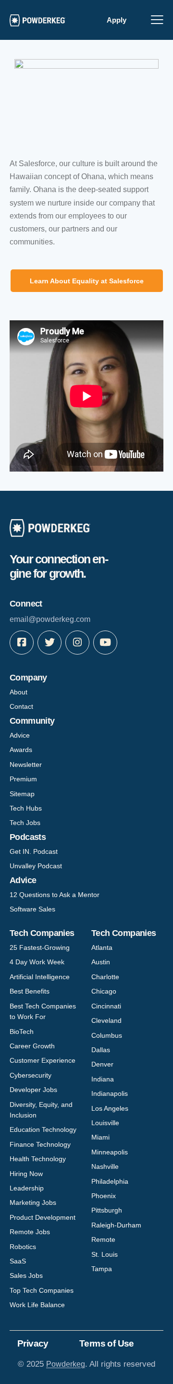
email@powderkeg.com (50, 619)
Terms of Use (106, 1343)
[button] (157, 19)
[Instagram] (77, 643)
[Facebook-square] (22, 643)
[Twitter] (49, 643)
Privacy (33, 1343)
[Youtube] (105, 643)
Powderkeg (65, 1364)
